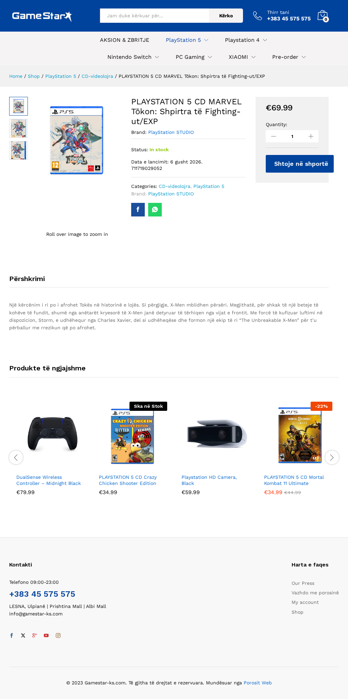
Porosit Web (258, 682)
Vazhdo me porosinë (315, 592)
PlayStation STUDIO (171, 132)
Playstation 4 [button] (242, 40)
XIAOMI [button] (238, 57)
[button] (43, 466)
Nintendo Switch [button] (129, 57)
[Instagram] (58, 635)
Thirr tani (278, 12)
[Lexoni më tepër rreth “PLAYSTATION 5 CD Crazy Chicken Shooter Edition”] (125, 466)
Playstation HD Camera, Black (209, 480)
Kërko (226, 15)
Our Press (303, 583)
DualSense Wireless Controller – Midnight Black (48, 480)
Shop (297, 612)
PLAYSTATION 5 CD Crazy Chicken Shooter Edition (128, 480)
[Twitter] (23, 636)
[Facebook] (11, 636)
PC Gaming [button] (190, 57)
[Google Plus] (34, 636)
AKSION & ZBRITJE (124, 40)
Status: (139, 149)
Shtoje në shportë (301, 163)
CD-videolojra (174, 186)
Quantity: (276, 124)
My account (305, 602)
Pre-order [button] (285, 57)
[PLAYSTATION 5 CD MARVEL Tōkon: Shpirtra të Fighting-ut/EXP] (138, 209)
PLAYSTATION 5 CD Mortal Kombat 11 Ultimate (294, 480)
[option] (50, 453)
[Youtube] (46, 636)
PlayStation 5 (208, 186)
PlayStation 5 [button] (183, 40)
